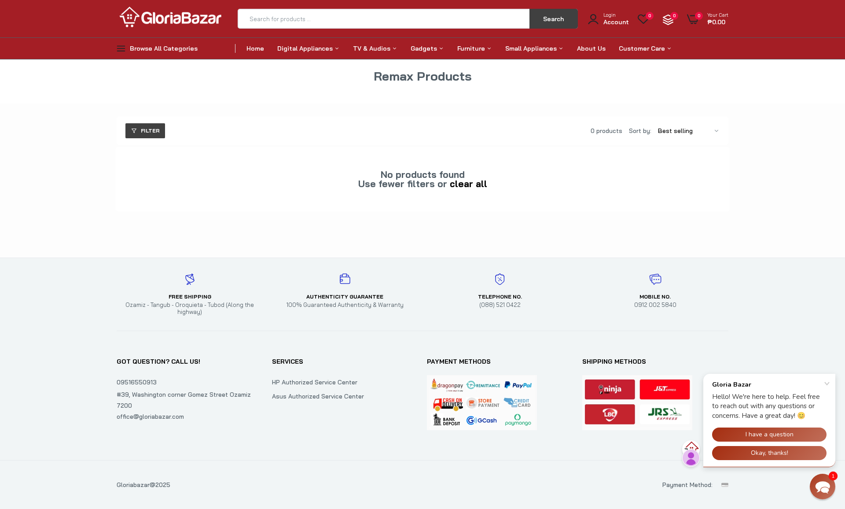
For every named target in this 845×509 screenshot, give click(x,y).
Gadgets (425, 48)
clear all (468, 183)
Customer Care (643, 48)
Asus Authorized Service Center (318, 396)
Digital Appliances (305, 48)
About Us (591, 48)
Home (255, 48)
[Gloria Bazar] (169, 19)
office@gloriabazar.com (150, 416)
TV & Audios (372, 48)
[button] (822, 486)
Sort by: (640, 131)
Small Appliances (531, 48)
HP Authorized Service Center (314, 382)
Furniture (472, 48)
